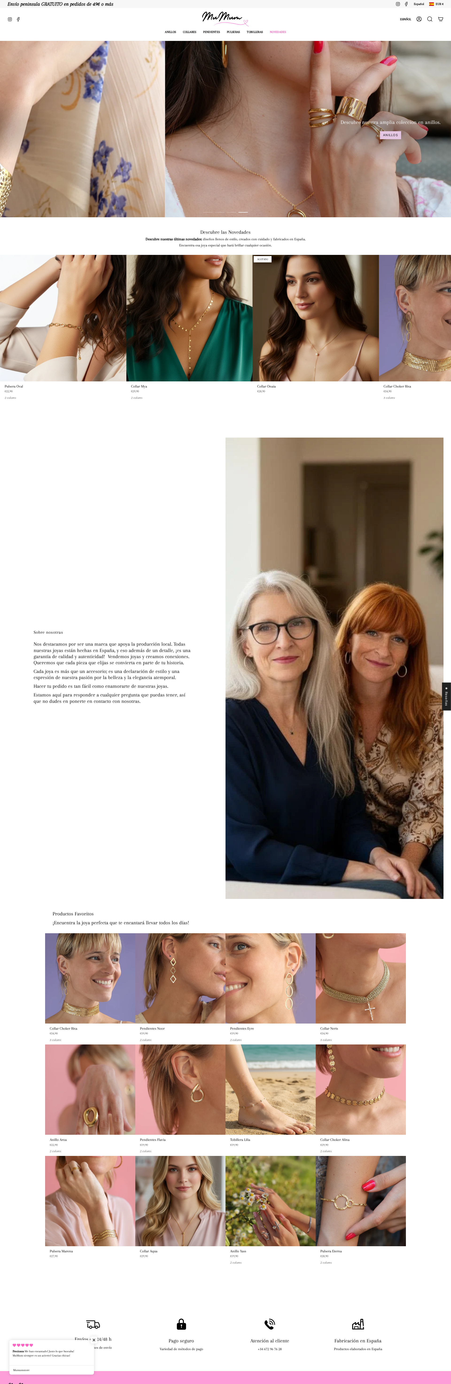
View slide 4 (243, 212)
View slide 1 (208, 212)
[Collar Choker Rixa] (90, 978)
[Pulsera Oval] (63, 318)
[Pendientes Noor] (180, 978)
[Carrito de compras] (440, 19)
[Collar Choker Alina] (361, 1089)
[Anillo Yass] (271, 1201)
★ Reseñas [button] (446, 696)
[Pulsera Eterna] (361, 1201)
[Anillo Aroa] (90, 1089)
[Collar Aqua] (180, 1201)
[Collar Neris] (361, 978)
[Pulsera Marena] (90, 1201)
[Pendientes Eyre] (271, 978)
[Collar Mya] (189, 318)
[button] (170, 32)
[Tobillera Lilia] (271, 1089)
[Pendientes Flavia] (180, 1089)
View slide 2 (219, 212)
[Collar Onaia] (316, 318)
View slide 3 (231, 212)
